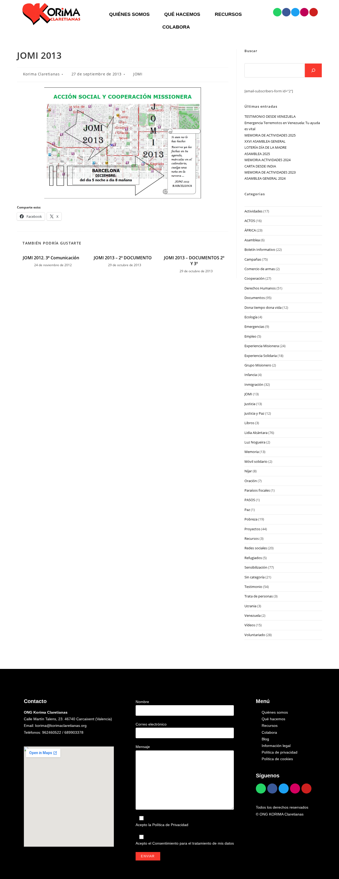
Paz (247, 509)
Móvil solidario (255, 461)
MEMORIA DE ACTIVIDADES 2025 (270, 135)
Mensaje (143, 747)
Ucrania (250, 606)
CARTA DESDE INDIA (260, 166)
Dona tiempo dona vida (263, 307)
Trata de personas (258, 596)
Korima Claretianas (41, 73)
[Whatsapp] (277, 12)
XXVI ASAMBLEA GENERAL (265, 141)
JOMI (137, 73)
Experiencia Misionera (261, 345)
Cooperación (254, 278)
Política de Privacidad (170, 825)
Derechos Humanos (260, 288)
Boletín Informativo (259, 249)
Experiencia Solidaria (260, 355)
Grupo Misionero (257, 365)
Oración (250, 480)
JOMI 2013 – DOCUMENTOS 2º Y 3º (194, 260)
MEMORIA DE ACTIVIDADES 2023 (270, 172)
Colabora (176, 27)
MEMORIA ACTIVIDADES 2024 (267, 159)
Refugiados (253, 557)
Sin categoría (254, 577)
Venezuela (252, 615)
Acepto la (162, 825)
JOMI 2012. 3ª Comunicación (51, 258)
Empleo (250, 336)
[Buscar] (313, 70)
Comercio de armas (259, 268)
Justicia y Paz (254, 413)
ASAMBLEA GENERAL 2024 (265, 178)
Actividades (253, 211)
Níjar (248, 471)
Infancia (250, 374)
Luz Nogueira (254, 442)
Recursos (228, 14)
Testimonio (253, 586)
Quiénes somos (129, 14)
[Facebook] (286, 12)
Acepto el (185, 843)
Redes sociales (255, 548)
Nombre (142, 702)
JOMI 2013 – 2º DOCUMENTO (123, 258)
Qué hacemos (182, 14)
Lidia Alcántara (255, 432)
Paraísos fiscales (257, 490)
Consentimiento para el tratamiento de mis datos (193, 843)
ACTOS (249, 220)
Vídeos (249, 625)
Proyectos (252, 529)
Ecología (250, 317)
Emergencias (254, 326)
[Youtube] (313, 12)
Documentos (254, 297)
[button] (130, 14)
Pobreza (250, 519)
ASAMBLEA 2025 (257, 153)
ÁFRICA (250, 230)
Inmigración (253, 384)
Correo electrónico (151, 724)
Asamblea (252, 240)
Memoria (251, 451)
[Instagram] (304, 12)
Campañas (252, 259)
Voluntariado (254, 634)
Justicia (249, 403)
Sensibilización (255, 567)
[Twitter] (295, 12)
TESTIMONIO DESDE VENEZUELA (270, 116)
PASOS (249, 499)
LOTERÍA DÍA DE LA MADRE (265, 147)
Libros (249, 422)
